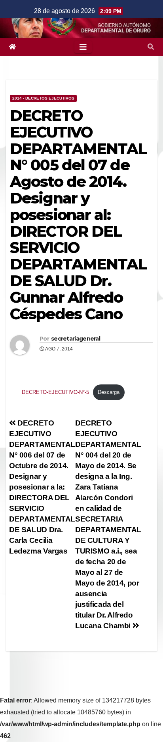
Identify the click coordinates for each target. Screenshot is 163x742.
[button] (151, 46)
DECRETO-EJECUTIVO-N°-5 (55, 392)
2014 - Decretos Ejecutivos (43, 98)
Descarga (108, 392)
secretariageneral (75, 338)
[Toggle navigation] (83, 47)
